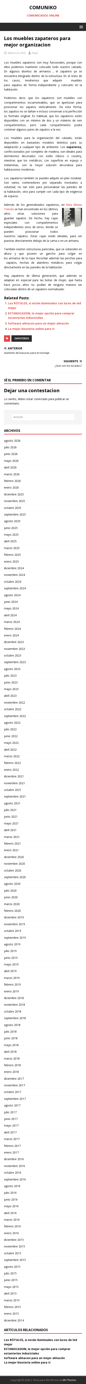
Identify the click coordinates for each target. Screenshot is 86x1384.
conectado (41, 399)
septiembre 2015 (15, 1260)
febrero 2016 (12, 1226)
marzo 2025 (12, 548)
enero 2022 (11, 770)
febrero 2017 (12, 1146)
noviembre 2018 (14, 1004)
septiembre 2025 (15, 514)
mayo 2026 (11, 461)
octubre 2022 (12, 709)
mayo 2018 (11, 1045)
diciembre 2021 (14, 776)
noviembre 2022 (14, 702)
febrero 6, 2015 (17, 53)
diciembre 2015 (14, 1240)
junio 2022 (11, 736)
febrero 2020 (12, 911)
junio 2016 (11, 1199)
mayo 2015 (11, 1287)
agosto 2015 (12, 1267)
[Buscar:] (43, 417)
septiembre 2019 (15, 937)
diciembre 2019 (14, 917)
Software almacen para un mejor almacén (38, 323)
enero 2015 (11, 1313)
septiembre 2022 (15, 716)
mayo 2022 (11, 743)
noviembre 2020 (14, 863)
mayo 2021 (11, 823)
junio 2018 (11, 1038)
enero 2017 (11, 1152)
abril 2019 (10, 971)
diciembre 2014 (14, 1320)
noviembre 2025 (14, 501)
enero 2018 (11, 1072)
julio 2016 (10, 1193)
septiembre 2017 (15, 1099)
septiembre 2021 (15, 796)
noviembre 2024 (14, 575)
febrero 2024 (12, 629)
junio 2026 (11, 454)
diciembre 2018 (14, 998)
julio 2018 (10, 1031)
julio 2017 (10, 1112)
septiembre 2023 (15, 662)
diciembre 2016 (14, 1159)
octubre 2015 (12, 1253)
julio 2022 (10, 729)
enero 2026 (11, 487)
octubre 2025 (12, 508)
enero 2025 (11, 561)
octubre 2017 (12, 1092)
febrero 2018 (12, 1065)
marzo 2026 (12, 474)
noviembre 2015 (14, 1246)
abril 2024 (10, 615)
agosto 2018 (12, 1025)
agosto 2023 (12, 669)
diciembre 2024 (14, 568)
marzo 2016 (12, 1219)
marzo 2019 (12, 978)
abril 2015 (10, 1293)
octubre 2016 (12, 1172)
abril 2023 (10, 696)
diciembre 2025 (14, 494)
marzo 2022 (12, 756)
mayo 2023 (11, 689)
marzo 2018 (12, 1058)
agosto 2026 (12, 440)
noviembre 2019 (14, 924)
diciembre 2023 (14, 642)
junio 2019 (11, 958)
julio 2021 (10, 810)
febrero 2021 (12, 843)
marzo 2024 (12, 622)
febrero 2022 (12, 763)
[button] (80, 27)
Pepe (35, 53)
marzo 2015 (12, 1300)
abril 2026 (10, 467)
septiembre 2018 (15, 1018)
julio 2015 (10, 1273)
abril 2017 (10, 1132)
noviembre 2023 (14, 649)
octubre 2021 (12, 790)
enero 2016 (11, 1233)
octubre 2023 (12, 655)
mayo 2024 (11, 608)
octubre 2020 (12, 870)
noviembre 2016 (14, 1166)
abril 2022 (10, 749)
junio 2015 (11, 1280)
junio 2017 (11, 1119)
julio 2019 (10, 951)
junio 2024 (11, 602)
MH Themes (69, 1380)
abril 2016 (10, 1213)
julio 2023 (10, 675)
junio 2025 (11, 528)
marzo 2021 (12, 837)
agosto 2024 (12, 595)
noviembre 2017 (14, 1085)
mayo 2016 (11, 1206)
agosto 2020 (12, 884)
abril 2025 (10, 541)
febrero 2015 (12, 1307)
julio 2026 (10, 447)
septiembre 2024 (15, 588)
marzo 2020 (12, 904)
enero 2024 (11, 635)
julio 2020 (10, 890)
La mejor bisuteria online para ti (31, 329)
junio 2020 (11, 897)
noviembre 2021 (14, 783)
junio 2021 (11, 816)
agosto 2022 (12, 722)
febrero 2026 (12, 481)
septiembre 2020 (15, 877)
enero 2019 (11, 991)
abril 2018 (10, 1052)
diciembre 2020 (14, 857)
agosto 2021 (12, 803)
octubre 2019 (12, 931)
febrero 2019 (12, 984)
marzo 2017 (12, 1139)
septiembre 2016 (15, 1179)
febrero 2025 (12, 555)
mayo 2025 (11, 534)
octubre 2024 (12, 581)
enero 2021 (11, 850)
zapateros (21, 338)
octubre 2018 (12, 1011)
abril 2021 (10, 830)
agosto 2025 (12, 521)
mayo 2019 (11, 964)
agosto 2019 (12, 944)
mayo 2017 (11, 1125)
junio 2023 (11, 682)
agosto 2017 (12, 1105)
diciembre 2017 (14, 1078)
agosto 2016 (12, 1186)
